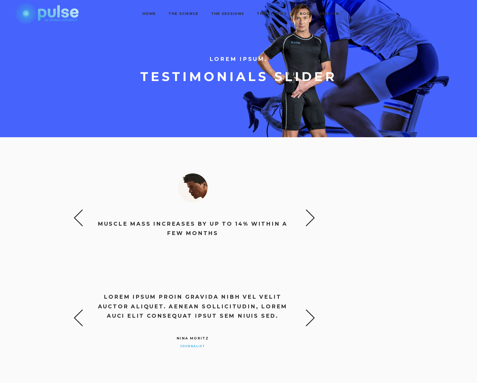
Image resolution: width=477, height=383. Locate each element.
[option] (192, 213)
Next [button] (307, 217)
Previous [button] (79, 217)
